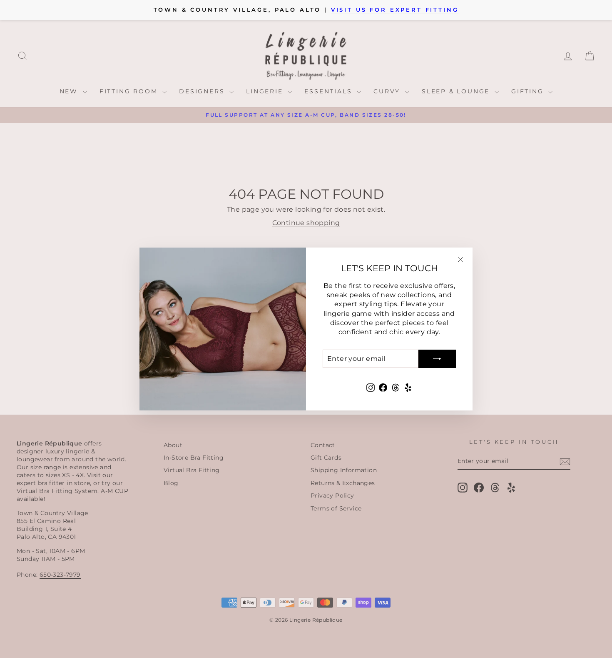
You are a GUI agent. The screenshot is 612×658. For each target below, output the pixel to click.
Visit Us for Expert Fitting (395, 10)
